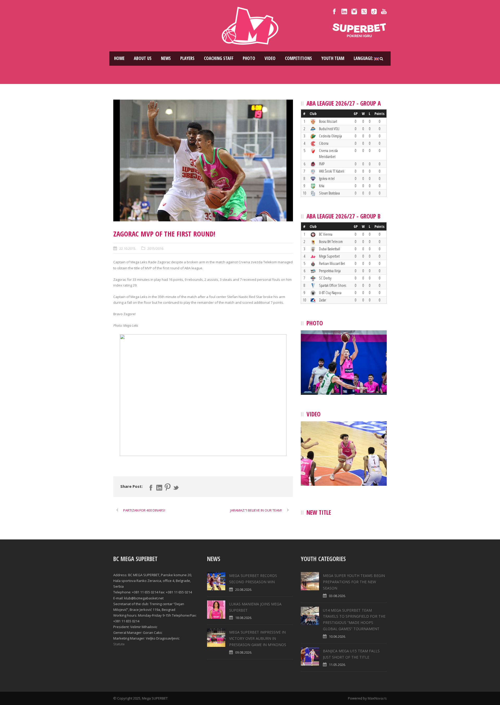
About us (143, 58)
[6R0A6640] (203, 160)
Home (119, 58)
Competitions (298, 58)
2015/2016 (155, 248)
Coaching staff (218, 58)
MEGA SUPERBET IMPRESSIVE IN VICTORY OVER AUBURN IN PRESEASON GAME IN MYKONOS (257, 638)
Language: (364, 58)
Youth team (332, 58)
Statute (119, 644)
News (166, 58)
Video (270, 58)
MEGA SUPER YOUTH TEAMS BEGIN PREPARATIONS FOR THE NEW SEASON (354, 582)
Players (187, 58)
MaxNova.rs (377, 698)
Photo (249, 58)
